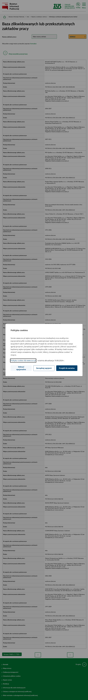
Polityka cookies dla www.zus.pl (23, 360)
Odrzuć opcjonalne (21, 368)
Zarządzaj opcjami (44, 368)
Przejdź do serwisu (67, 368)
